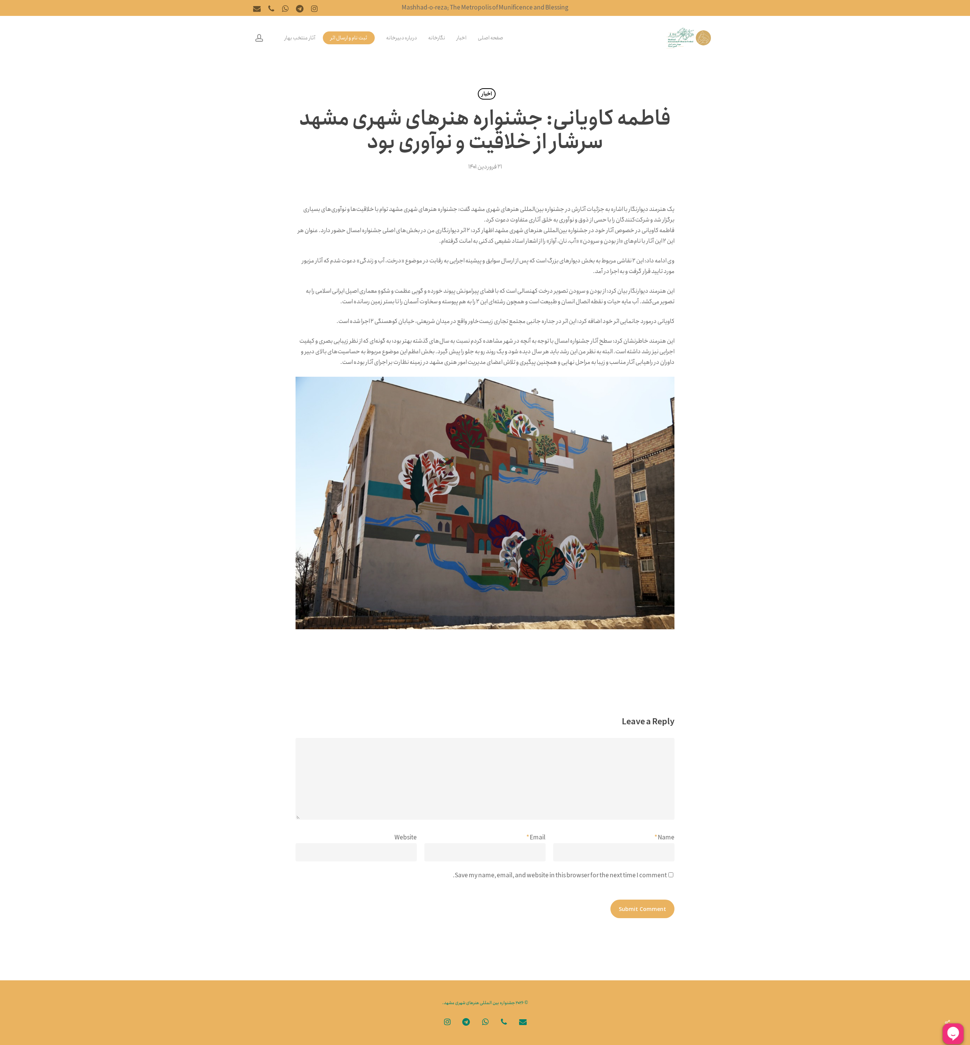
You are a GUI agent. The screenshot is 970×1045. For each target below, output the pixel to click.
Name (664, 837)
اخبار (487, 94)
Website (405, 837)
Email (536, 837)
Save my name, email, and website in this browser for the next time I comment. (560, 875)
